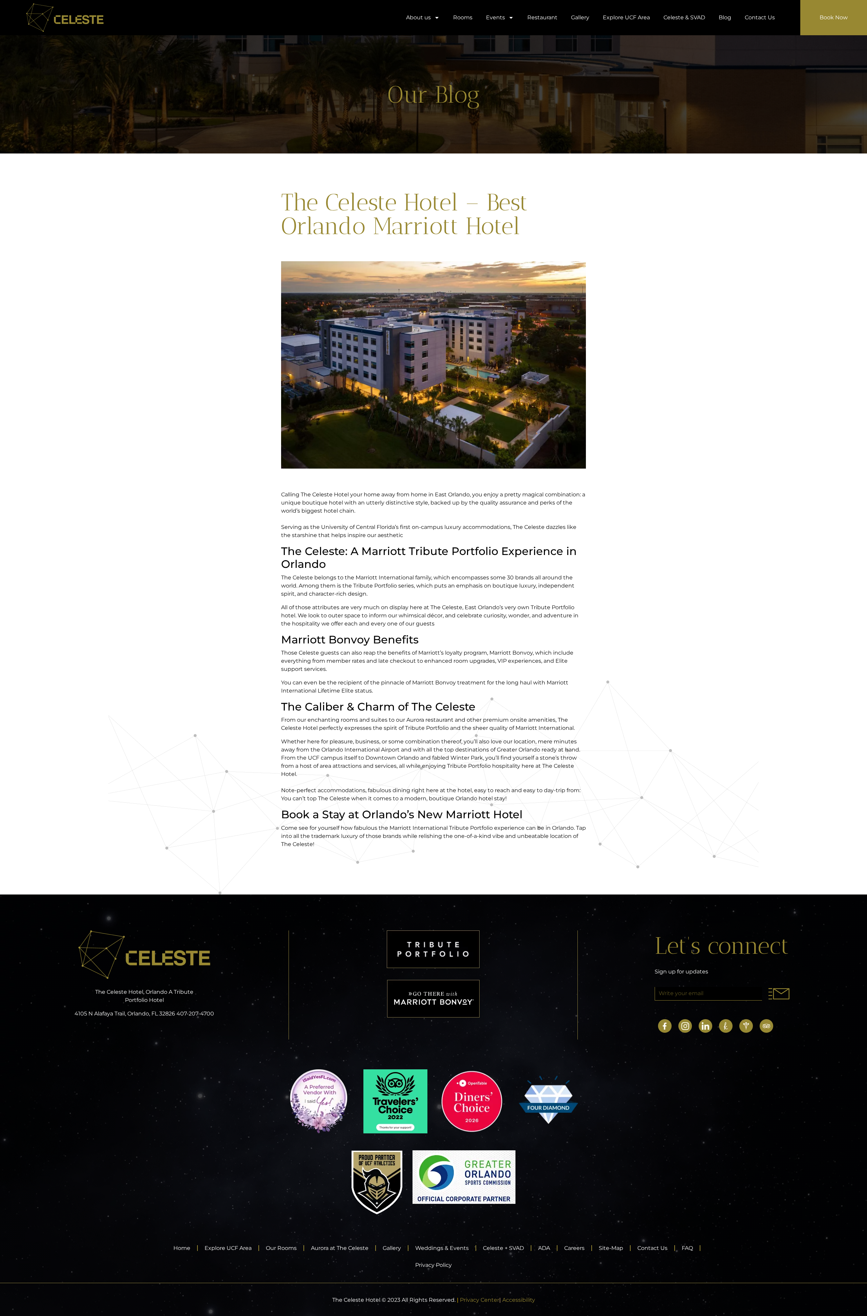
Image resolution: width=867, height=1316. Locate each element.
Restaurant (542, 17)
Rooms (462, 17)
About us (418, 17)
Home (181, 1248)
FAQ (687, 1248)
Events (495, 17)
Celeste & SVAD (684, 17)
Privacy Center (479, 1300)
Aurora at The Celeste (339, 1248)
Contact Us (760, 17)
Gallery (580, 17)
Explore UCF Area (626, 17)
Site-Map (611, 1248)
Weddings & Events (442, 1248)
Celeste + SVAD (503, 1248)
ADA (544, 1248)
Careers (574, 1248)
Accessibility (518, 1300)
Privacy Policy (433, 1265)
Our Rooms (281, 1248)
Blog (725, 17)
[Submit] (778, 994)
